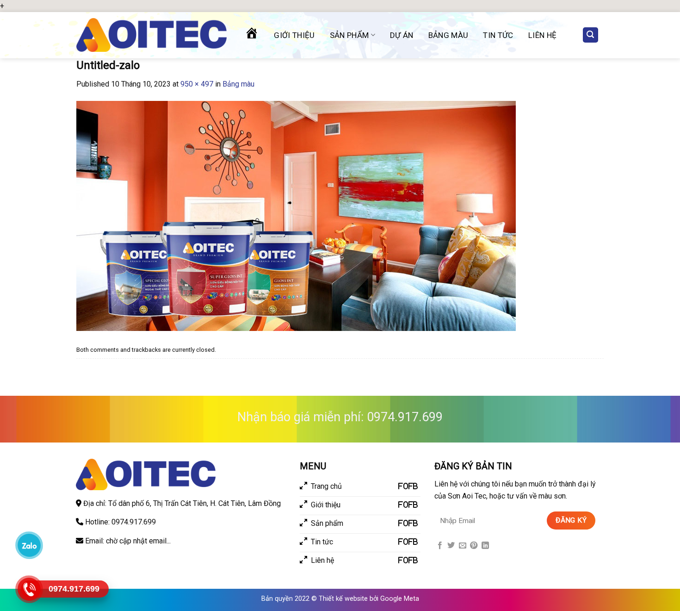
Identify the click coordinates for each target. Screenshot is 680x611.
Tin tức (498, 35)
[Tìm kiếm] (591, 35)
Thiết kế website (343, 599)
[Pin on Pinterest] (473, 546)
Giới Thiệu (294, 35)
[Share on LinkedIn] (485, 546)
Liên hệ (542, 35)
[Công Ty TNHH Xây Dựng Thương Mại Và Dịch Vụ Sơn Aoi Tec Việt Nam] (151, 35)
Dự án (402, 35)
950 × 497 (196, 84)
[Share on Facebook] (440, 546)
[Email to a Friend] (462, 546)
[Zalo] (29, 545)
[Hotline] (29, 589)
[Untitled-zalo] (296, 215)
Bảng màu (448, 35)
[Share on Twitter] (451, 546)
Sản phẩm (349, 35)
